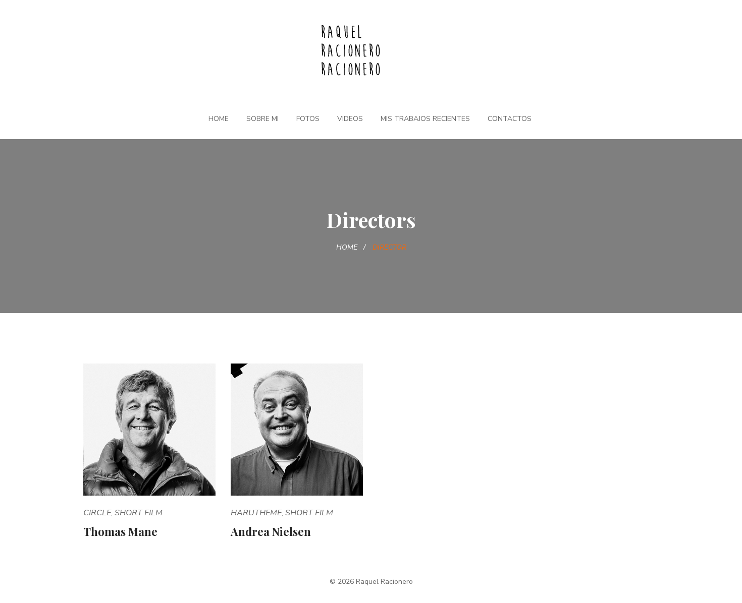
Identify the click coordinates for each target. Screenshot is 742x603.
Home (218, 119)
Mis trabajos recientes (425, 119)
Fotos (308, 119)
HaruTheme (256, 512)
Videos (350, 119)
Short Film (139, 512)
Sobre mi (262, 119)
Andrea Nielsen (271, 531)
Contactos (510, 119)
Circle (97, 512)
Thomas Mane (120, 531)
